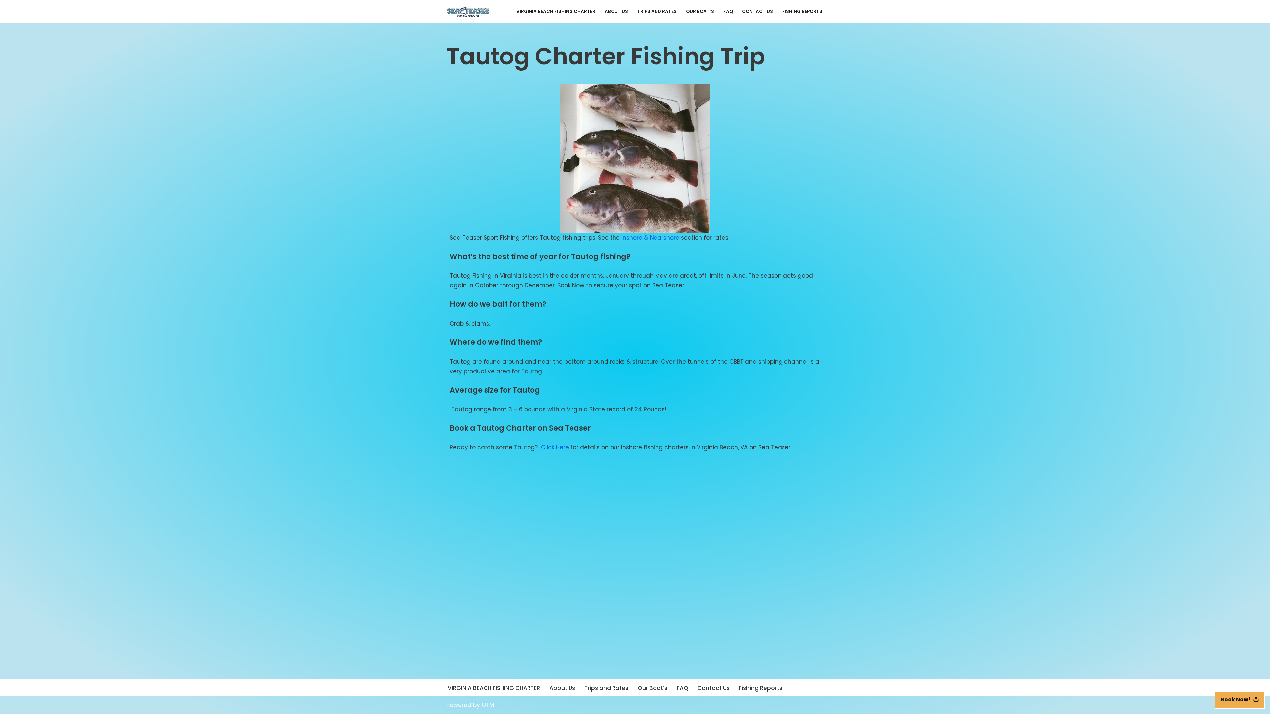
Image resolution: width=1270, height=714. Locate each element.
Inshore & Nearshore (650, 238)
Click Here (555, 447)
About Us (616, 11)
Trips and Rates (657, 11)
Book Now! (1235, 699)
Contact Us (757, 11)
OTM (488, 705)
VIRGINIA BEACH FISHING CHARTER (555, 11)
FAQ (728, 11)
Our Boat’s (700, 11)
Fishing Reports (802, 11)
